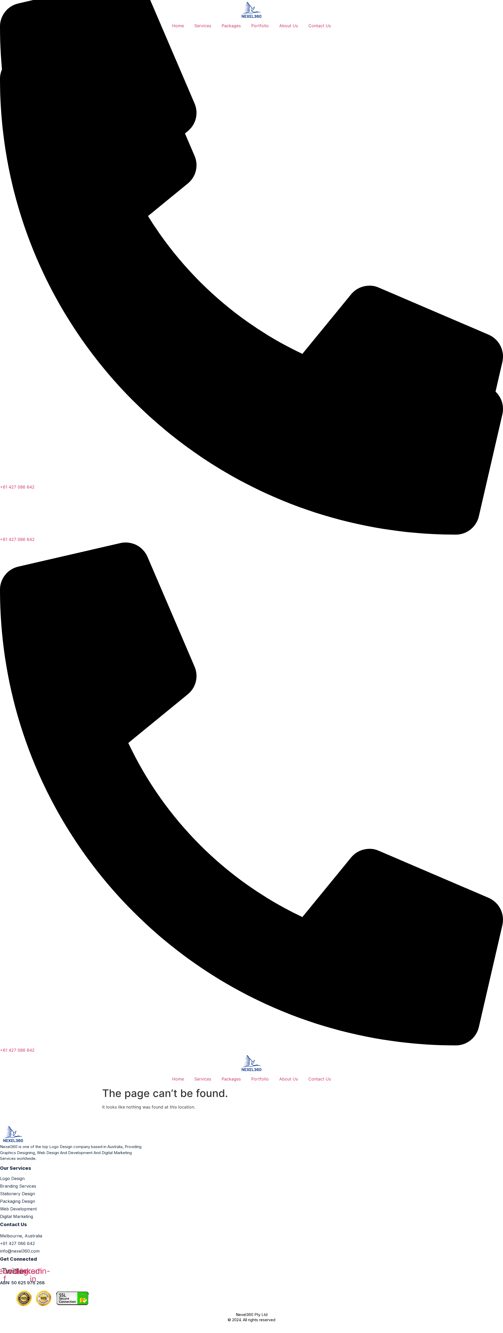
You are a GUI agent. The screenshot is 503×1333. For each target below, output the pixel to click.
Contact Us (319, 25)
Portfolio (260, 25)
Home (178, 25)
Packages (231, 25)
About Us (288, 25)
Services (202, 25)
